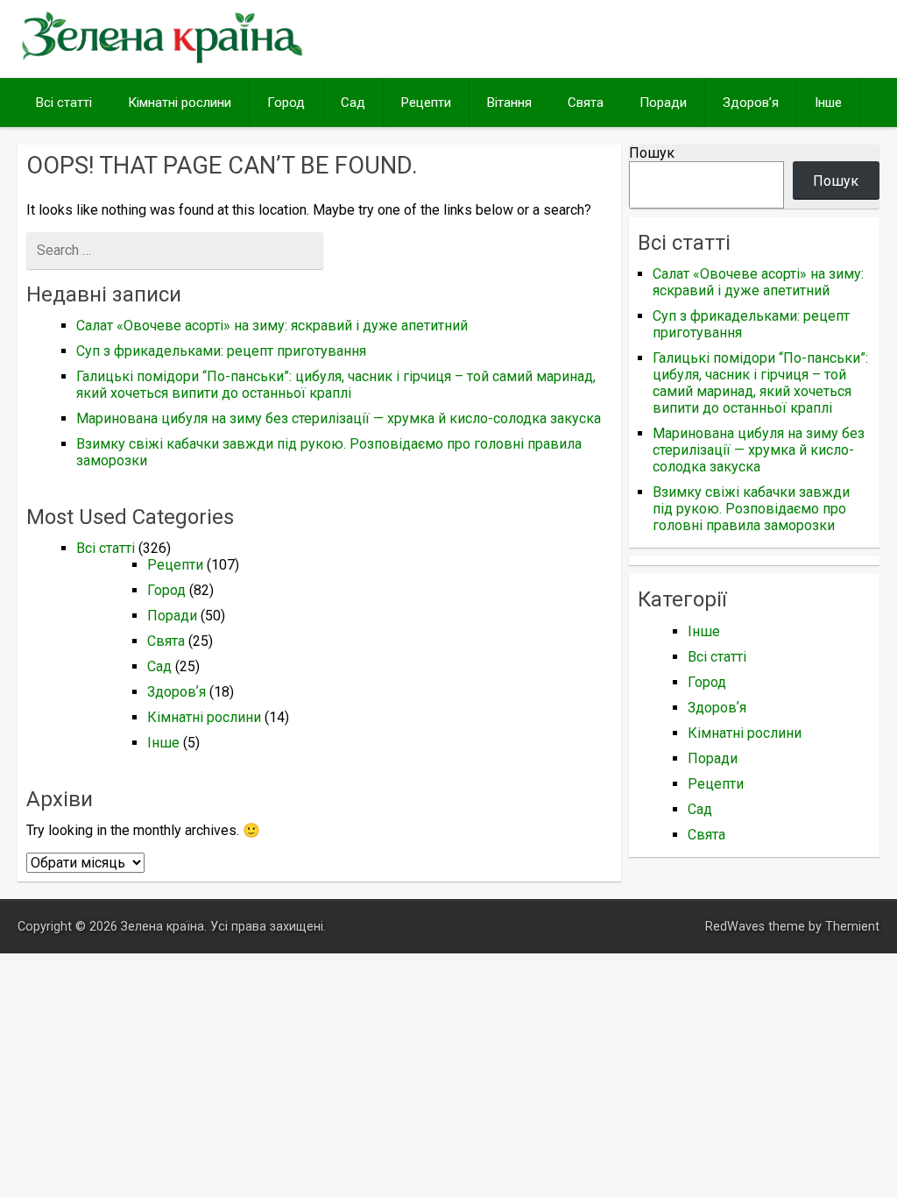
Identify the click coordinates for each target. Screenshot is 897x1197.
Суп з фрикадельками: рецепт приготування (221, 351)
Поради (663, 102)
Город (286, 102)
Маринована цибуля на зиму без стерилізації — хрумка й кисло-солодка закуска (338, 418)
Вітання (509, 102)
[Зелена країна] (162, 61)
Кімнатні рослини (179, 102)
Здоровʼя (751, 102)
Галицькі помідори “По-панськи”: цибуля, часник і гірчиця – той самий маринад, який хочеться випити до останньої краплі (336, 384)
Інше (828, 102)
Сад (353, 102)
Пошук (652, 153)
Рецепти (426, 102)
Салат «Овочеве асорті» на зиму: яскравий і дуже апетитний (272, 325)
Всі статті (64, 102)
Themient (852, 926)
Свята (586, 102)
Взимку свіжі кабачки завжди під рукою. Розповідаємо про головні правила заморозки (751, 509)
